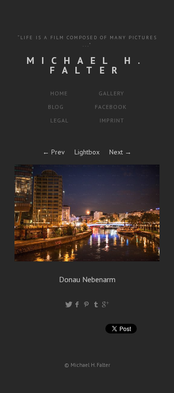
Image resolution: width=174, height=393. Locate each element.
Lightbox (87, 152)
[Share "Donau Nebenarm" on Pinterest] (87, 304)
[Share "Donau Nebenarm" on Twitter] (68, 304)
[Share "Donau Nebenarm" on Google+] (105, 304)
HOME (59, 93)
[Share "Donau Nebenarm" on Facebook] (77, 304)
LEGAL (59, 120)
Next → (120, 152)
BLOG (56, 106)
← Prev (54, 152)
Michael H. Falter (87, 65)
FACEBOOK (111, 106)
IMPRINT (112, 120)
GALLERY (111, 93)
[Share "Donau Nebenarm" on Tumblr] (96, 304)
